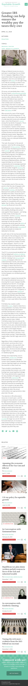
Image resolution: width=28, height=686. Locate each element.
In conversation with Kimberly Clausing (11, 604)
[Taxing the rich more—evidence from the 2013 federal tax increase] (14, 626)
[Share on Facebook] (3, 431)
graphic (10, 306)
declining (20, 168)
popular (7, 151)
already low (13, 357)
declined (4, 205)
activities (12, 190)
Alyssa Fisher (5, 39)
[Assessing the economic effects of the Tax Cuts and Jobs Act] (14, 452)
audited (6, 188)
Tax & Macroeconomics (9, 476)
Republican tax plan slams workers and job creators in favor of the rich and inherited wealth (13, 570)
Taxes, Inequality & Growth (10, 48)
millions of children (19, 254)
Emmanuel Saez (8, 577)
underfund (17, 166)
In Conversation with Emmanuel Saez (11, 530)
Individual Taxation (8, 46)
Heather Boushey (9, 534)
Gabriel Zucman (18, 577)
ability (22, 223)
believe (13, 81)
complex (17, 216)
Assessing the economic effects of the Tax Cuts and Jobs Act (13, 465)
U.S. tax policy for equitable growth (14, 498)
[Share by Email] (13, 431)
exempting (15, 378)
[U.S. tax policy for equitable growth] (14, 486)
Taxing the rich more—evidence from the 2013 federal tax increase (12, 641)
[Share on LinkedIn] (10, 431)
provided (4, 419)
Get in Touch (14, 673)
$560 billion (8, 110)
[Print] (17, 431)
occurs (22, 121)
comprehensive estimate (18, 93)
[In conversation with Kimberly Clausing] (14, 592)
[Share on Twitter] (6, 431)
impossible (21, 227)
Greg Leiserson (8, 471)
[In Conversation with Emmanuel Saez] (14, 518)
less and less (16, 147)
